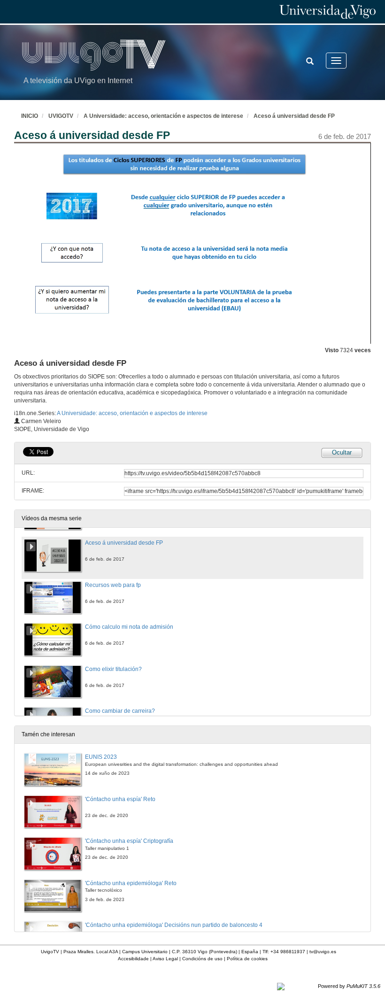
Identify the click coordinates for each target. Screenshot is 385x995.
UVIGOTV (60, 116)
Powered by (349, 986)
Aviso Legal (165, 958)
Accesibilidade (133, 958)
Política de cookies (247, 958)
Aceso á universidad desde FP (294, 116)
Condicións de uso (202, 958)
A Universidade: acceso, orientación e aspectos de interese (163, 116)
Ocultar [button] (342, 452)
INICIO (29, 116)
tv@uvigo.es (322, 951)
